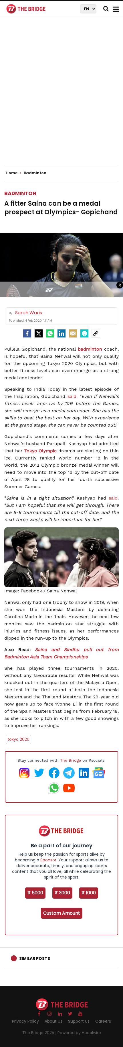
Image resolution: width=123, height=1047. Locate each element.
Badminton (20, 193)
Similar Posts (34, 958)
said (72, 396)
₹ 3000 (62, 892)
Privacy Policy (25, 1021)
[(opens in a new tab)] (81, 649)
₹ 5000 (35, 892)
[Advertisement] (61, 96)
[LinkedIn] (61, 333)
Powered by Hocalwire (79, 1033)
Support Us (79, 1021)
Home (12, 173)
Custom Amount (61, 913)
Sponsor (48, 860)
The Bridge (70, 760)
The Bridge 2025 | (39, 1033)
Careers (103, 1021)
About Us (53, 1021)
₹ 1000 (89, 892)
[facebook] (27, 333)
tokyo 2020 (18, 739)
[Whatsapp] (50, 333)
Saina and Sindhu (57, 649)
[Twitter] (38, 333)
